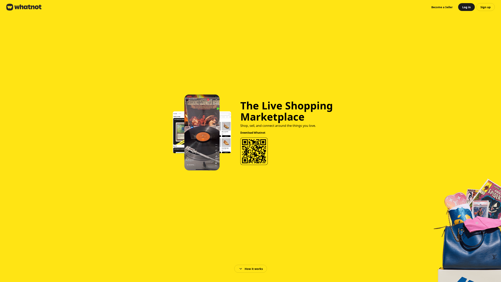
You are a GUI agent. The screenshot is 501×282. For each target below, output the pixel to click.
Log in (466, 7)
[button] (442, 7)
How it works (254, 269)
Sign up (485, 7)
